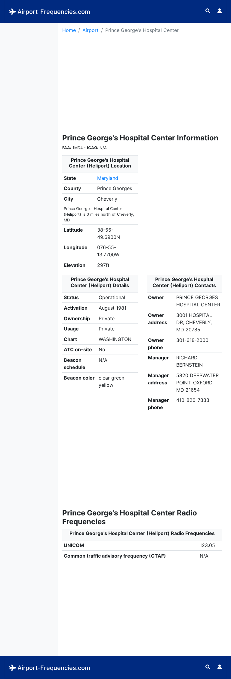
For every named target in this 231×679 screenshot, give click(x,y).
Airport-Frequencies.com (53, 11)
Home (69, 30)
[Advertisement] (29, 113)
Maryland (107, 178)
